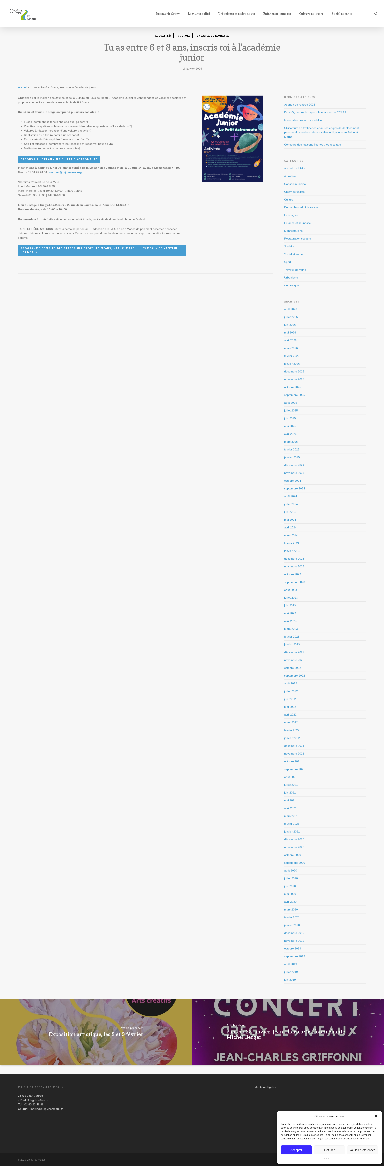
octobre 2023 (292, 574)
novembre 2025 (294, 379)
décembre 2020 (294, 839)
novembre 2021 (294, 753)
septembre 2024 (294, 488)
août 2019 (290, 964)
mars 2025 (291, 441)
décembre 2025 (294, 371)
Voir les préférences (362, 1150)
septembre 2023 (294, 582)
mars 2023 (291, 628)
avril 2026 (290, 340)
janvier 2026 (292, 363)
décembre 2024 (294, 465)
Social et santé (293, 254)
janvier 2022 (292, 738)
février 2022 (291, 730)
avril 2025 (290, 433)
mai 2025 (290, 426)
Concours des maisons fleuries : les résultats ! (313, 144)
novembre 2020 (294, 847)
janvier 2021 (292, 831)
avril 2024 (290, 527)
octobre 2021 (292, 761)
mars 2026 (291, 348)
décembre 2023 (294, 558)
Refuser (329, 1150)
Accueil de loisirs (294, 168)
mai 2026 (290, 332)
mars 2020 (291, 909)
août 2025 (290, 402)
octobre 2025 (292, 387)
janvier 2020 (292, 925)
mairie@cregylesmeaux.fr (46, 1108)
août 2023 (290, 589)
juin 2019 (290, 979)
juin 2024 (290, 511)
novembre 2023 (294, 566)
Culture (184, 35)
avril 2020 (290, 901)
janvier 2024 (292, 550)
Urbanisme (291, 277)
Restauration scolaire (297, 238)
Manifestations (293, 230)
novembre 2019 (294, 940)
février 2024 (291, 543)
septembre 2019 (294, 956)
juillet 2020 (291, 878)
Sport (287, 262)
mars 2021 (291, 816)
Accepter (296, 1150)
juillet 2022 (291, 691)
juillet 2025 (291, 410)
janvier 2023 (292, 644)
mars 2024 (291, 535)
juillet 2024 (291, 504)
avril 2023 (290, 621)
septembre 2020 (294, 862)
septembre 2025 (294, 394)
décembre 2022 (294, 652)
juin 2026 (290, 324)
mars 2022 (291, 722)
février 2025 (291, 449)
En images (291, 215)
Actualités (163, 35)
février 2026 (291, 355)
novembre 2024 (294, 472)
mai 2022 (290, 706)
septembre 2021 (294, 769)
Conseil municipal (295, 184)
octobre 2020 (292, 855)
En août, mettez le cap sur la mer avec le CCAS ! (315, 112)
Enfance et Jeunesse (213, 35)
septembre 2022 (294, 675)
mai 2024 (290, 519)
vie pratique (291, 285)
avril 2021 (290, 808)
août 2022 (290, 683)
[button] (376, 1116)
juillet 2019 (291, 971)
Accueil (22, 87)
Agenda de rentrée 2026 (299, 104)
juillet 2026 (291, 316)
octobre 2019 (292, 948)
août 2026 (290, 309)
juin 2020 (290, 886)
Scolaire (289, 246)
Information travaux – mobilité (303, 120)
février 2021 (291, 823)
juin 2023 (290, 605)
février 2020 (291, 917)
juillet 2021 (291, 784)
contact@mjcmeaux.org (65, 172)
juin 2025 (290, 418)
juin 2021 (290, 792)
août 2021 (290, 777)
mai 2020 (290, 893)
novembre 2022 (294, 660)
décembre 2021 (294, 745)
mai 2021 (290, 800)
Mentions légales (265, 1087)
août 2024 (290, 496)
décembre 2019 (294, 932)
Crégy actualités (294, 191)
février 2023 (291, 636)
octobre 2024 (292, 480)
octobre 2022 (292, 667)
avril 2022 (290, 714)
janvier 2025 (292, 457)
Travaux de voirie (295, 269)
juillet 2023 (291, 597)
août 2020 (290, 870)
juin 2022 (290, 699)
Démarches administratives (301, 207)
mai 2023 (290, 613)
